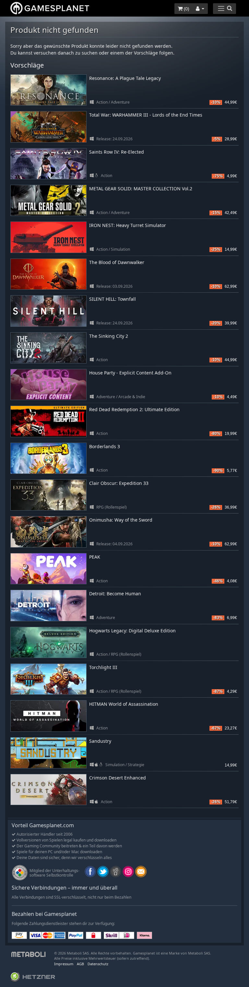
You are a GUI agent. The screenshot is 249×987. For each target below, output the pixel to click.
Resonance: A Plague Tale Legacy (125, 78)
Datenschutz (98, 963)
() (186, 9)
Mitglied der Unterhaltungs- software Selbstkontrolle (54, 873)
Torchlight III (103, 667)
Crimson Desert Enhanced (117, 778)
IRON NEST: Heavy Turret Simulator (127, 225)
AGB (80, 963)
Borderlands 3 (104, 446)
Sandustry (100, 741)
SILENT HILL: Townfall (112, 299)
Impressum (63, 963)
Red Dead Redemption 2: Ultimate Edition (134, 409)
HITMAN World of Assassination (123, 704)
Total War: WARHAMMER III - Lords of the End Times (145, 115)
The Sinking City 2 (108, 336)
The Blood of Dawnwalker (116, 262)
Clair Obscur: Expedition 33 (118, 483)
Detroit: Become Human (115, 593)
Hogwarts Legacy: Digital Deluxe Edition (132, 630)
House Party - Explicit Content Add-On (130, 373)
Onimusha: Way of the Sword (120, 520)
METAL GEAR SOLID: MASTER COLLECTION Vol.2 (140, 188)
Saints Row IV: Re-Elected (116, 152)
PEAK (94, 557)
